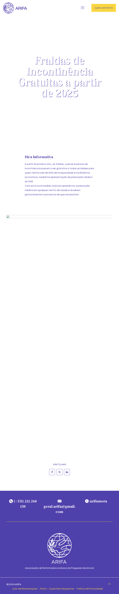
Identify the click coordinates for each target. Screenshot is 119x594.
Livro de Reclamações (24, 588)
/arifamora (98, 501)
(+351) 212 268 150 (25, 504)
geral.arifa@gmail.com (59, 509)
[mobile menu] (82, 8)
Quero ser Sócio (104, 8)
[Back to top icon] (109, 584)
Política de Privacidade (90, 588)
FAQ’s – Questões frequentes (57, 588)
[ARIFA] (15, 8)
